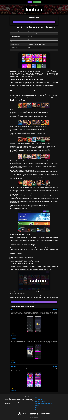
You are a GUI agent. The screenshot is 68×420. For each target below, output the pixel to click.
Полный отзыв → (14, 335)
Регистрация (36, 1)
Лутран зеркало (34, 22)
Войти (30, 1)
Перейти (34, 302)
